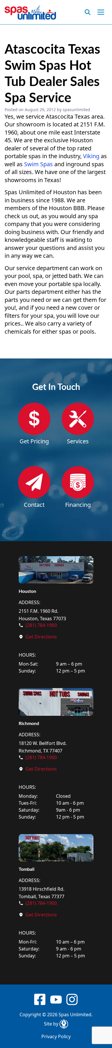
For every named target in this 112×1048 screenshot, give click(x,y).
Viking (91, 156)
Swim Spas (38, 164)
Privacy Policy (56, 1036)
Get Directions (41, 637)
